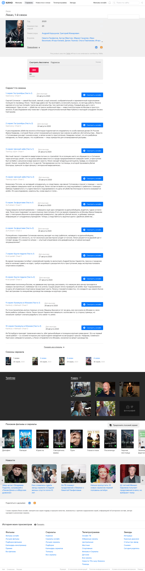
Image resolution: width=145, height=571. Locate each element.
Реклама (19, 569)
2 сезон (43, 358)
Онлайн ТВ (86, 536)
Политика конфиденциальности (99, 569)
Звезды (128, 532)
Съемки (127, 545)
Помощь (85, 564)
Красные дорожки (131, 539)
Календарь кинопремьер (16, 545)
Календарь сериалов (54, 548)
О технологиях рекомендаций (77, 569)
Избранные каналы (90, 539)
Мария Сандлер (81, 38)
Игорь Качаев (58, 41)
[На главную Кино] (9, 2)
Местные (86, 545)
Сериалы (51, 532)
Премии (9, 548)
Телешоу (49, 551)
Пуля (72, 450)
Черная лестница (125, 451)
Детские (85, 555)
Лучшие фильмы (12, 539)
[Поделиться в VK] (96, 47)
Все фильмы (11, 551)
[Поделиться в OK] (101, 47)
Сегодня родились (131, 548)
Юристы (40, 450)
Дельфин (6, 450)
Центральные (87, 542)
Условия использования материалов (124, 569)
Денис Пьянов (71, 41)
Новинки (49, 536)
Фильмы (10, 532)
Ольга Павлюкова (86, 41)
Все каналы (87, 558)
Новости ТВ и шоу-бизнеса (93, 561)
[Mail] (3, 2)
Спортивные (87, 548)
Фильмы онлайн (12, 536)
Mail (3, 569)
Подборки (50, 545)
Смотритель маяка (58, 451)
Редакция (63, 569)
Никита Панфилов (50, 38)
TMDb (68, 53)
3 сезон (70, 358)
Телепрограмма (90, 532)
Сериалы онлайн (53, 539)
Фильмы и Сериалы (90, 551)
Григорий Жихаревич (69, 33)
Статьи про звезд (131, 542)
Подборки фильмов (14, 542)
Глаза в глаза (93, 450)
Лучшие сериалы (53, 542)
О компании (10, 569)
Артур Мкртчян (66, 38)
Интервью (128, 536)
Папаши (23, 450)
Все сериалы (51, 555)
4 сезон (97, 358)
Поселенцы (109, 450)
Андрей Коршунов (50, 33)
